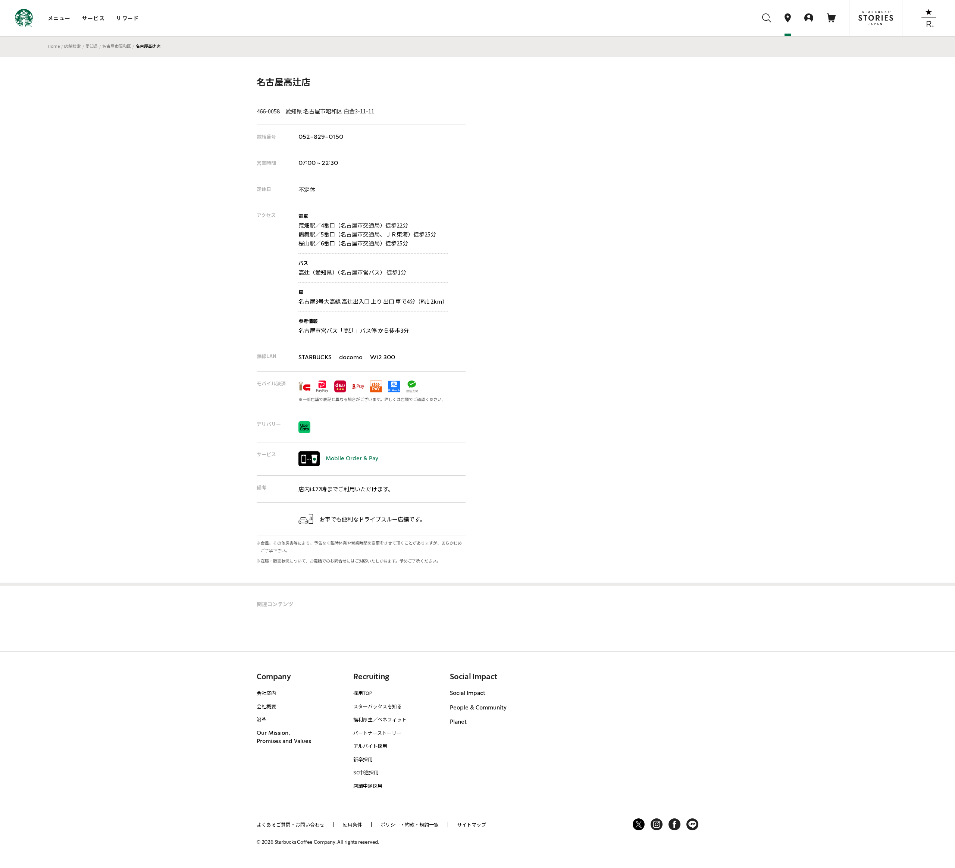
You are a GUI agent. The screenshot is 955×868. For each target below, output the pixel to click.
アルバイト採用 (370, 745)
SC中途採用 (366, 772)
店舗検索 (72, 46)
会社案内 (266, 692)
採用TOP (362, 692)
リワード (127, 18)
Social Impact (467, 693)
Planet (458, 722)
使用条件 (352, 824)
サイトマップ (471, 824)
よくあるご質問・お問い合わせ (291, 824)
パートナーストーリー (377, 732)
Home (54, 46)
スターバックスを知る (377, 706)
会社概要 (266, 706)
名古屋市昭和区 (116, 46)
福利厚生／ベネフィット (380, 719)
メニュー (59, 18)
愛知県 (91, 46)
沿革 (261, 719)
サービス (93, 18)
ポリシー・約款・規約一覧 (410, 824)
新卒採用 (363, 759)
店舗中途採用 (367, 785)
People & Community (478, 708)
